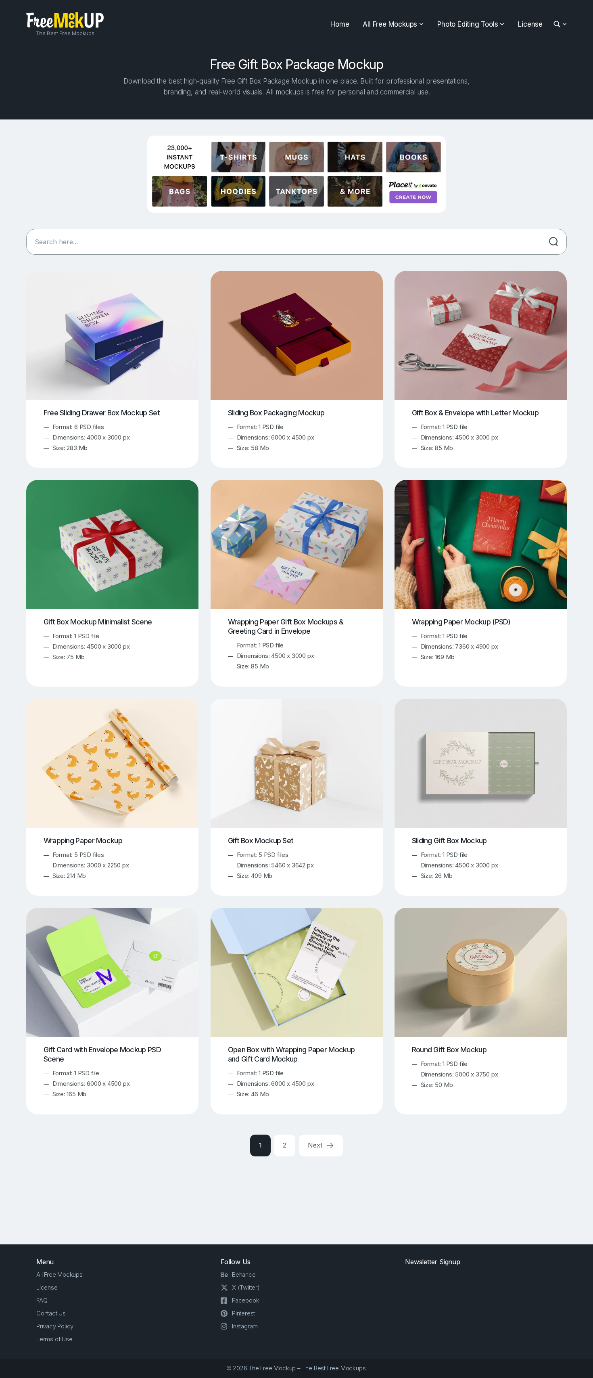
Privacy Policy (54, 1326)
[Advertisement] (296, 1199)
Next (316, 1145)
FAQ (41, 1300)
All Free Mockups (390, 24)
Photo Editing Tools (467, 24)
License (530, 24)
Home (339, 24)
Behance (244, 1274)
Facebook (245, 1300)
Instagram (245, 1326)
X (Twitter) (246, 1287)
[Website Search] (558, 24)
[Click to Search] (553, 242)
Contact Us (51, 1313)
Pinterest (243, 1313)
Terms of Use (54, 1339)
